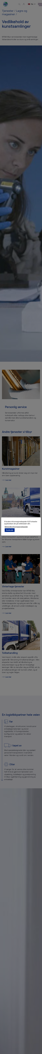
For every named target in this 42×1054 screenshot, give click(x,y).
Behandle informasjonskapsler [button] (16, 527)
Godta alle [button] (9, 530)
